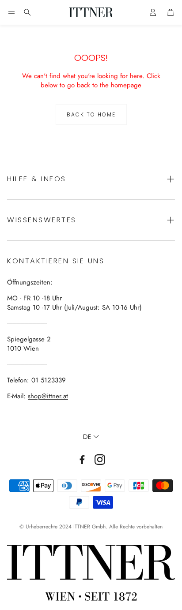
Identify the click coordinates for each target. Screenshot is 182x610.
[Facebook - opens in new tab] (82, 459)
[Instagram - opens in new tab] (100, 459)
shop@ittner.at (48, 396)
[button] (11, 12)
